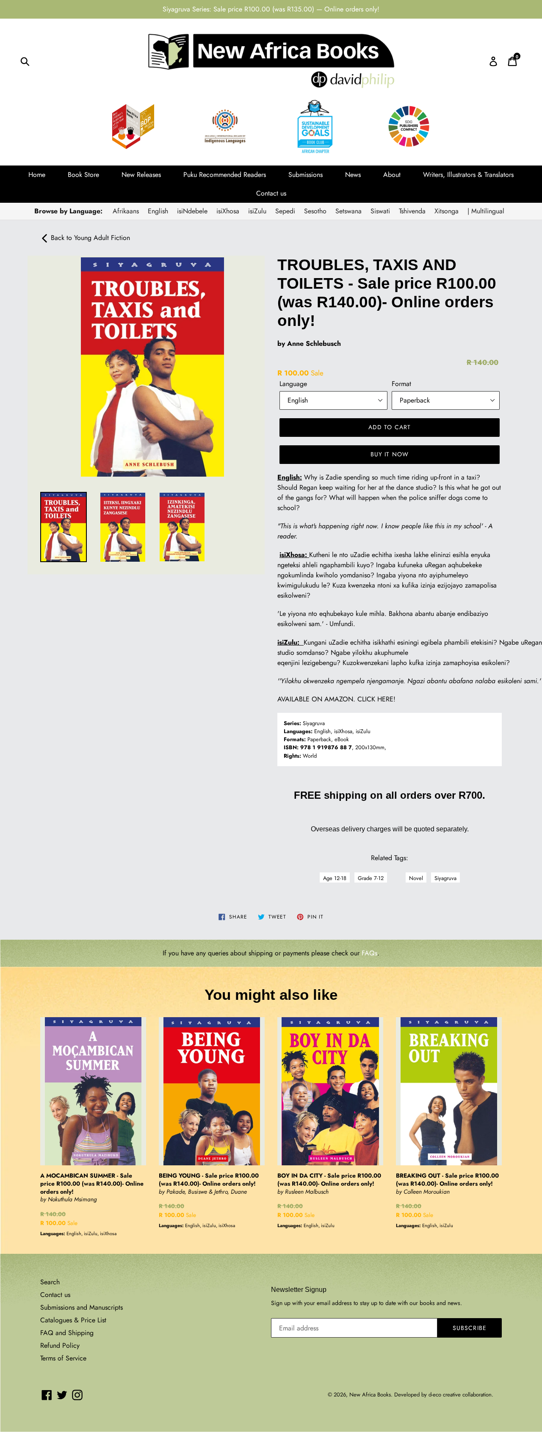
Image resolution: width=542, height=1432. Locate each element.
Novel (416, 878)
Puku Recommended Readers (224, 174)
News (353, 174)
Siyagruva (445, 878)
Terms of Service (63, 1358)
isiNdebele (192, 211)
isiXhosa (227, 211)
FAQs (369, 953)
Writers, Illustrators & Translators (468, 174)
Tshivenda (412, 211)
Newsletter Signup (298, 1289)
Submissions (305, 174)
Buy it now (390, 454)
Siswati (380, 211)
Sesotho (315, 211)
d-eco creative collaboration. (461, 1395)
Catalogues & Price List (73, 1320)
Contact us (271, 193)
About (392, 174)
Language (293, 384)
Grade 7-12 (371, 878)
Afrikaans (126, 211)
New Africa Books (370, 1395)
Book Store (83, 174)
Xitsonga (446, 211)
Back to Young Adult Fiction (89, 238)
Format (401, 384)
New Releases (141, 174)
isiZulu (257, 211)
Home (36, 174)
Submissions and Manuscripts (81, 1307)
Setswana (348, 211)
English (158, 211)
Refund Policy (60, 1345)
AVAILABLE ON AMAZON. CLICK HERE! (336, 699)
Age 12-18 (334, 878)
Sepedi (285, 211)
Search (50, 1282)
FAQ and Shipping (67, 1333)
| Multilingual (485, 211)
